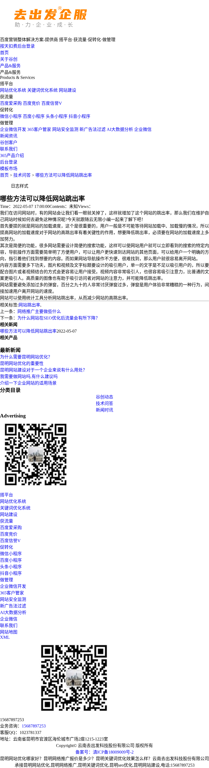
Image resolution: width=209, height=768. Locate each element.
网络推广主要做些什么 (39, 311)
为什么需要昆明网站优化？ (26, 357)
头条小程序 (56, 116)
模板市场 (8, 168)
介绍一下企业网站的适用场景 (28, 383)
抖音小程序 (79, 116)
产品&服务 (10, 65)
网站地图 (8, 632)
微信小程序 (11, 116)
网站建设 (67, 90)
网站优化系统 (13, 90)
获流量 (6, 521)
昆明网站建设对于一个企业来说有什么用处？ (43, 370)
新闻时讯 (104, 410)
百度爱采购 (11, 103)
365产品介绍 (12, 155)
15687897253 (34, 726)
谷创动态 (104, 397)
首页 (4, 52)
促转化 (6, 547)
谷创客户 (8, 142)
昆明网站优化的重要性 (22, 363)
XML (5, 637)
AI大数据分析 (120, 129)
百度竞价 (31, 103)
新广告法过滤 (92, 129)
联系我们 (8, 149)
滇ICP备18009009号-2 (113, 752)
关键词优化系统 (42, 90)
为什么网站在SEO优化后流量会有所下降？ (58, 318)
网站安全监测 (65, 129)
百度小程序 (34, 116)
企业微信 (143, 129)
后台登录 (8, 162)
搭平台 (6, 495)
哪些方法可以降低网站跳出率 (63, 175)
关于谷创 (8, 59)
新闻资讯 (8, 136)
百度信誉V (51, 103)
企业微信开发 (13, 129)
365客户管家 (39, 129)
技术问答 (22, 175)
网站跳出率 (29, 305)
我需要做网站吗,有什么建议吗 (29, 376)
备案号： (84, 752)
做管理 (6, 579)
